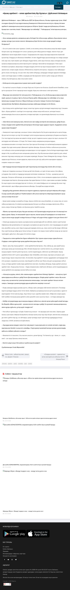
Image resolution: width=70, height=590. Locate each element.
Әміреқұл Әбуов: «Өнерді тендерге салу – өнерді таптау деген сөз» (23, 511)
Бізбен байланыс (8, 549)
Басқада (58, 7)
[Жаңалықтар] (12, 2)
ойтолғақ (4, 363)
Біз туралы (6, 546)
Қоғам (36, 7)
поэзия (30, 363)
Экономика (43, 7)
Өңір (51, 7)
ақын (25, 363)
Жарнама (5, 551)
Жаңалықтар (16, 7)
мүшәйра (20, 363)
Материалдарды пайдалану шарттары (14, 553)
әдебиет (10, 363)
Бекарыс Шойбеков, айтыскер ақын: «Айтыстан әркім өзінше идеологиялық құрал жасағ (30, 418)
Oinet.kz (14, 581)
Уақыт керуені (27, 7)
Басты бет (6, 7)
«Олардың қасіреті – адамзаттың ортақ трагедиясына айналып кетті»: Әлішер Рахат (53, 357)
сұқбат (15, 363)
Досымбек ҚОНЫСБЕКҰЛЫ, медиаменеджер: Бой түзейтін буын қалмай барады (27, 464)
